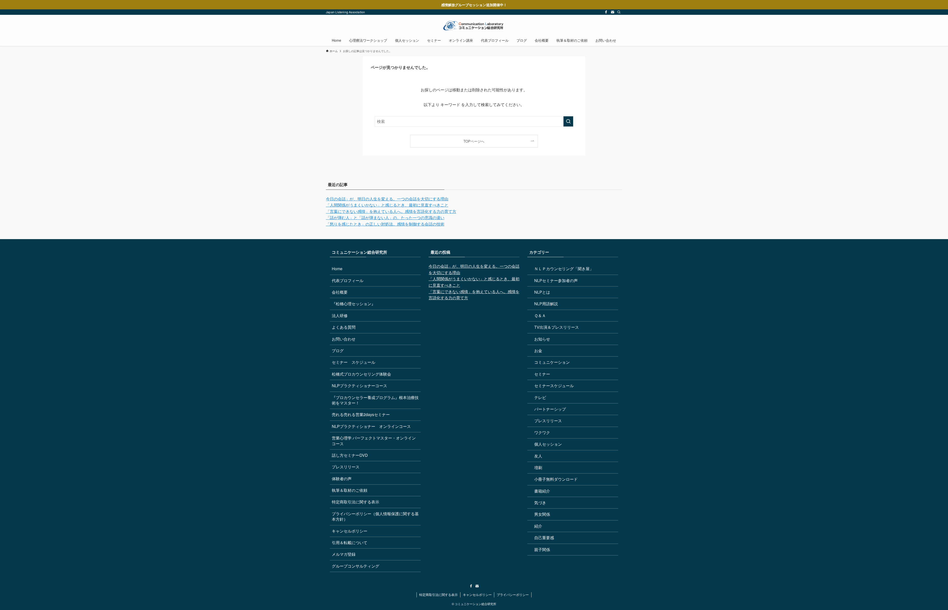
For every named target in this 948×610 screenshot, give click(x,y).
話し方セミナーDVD (350, 455)
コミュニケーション (552, 362)
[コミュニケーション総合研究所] (474, 26)
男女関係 (542, 514)
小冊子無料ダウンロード (556, 479)
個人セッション (548, 444)
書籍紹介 (542, 491)
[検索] (619, 12)
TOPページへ (473, 141)
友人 (538, 456)
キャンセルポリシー (349, 531)
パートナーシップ (550, 409)
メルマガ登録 (344, 554)
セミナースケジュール (554, 385)
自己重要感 (544, 537)
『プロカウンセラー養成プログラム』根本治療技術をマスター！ (375, 400)
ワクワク (542, 432)
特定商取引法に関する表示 (355, 502)
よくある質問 (344, 327)
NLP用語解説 (546, 303)
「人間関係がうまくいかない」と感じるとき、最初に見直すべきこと (387, 205)
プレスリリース (345, 467)
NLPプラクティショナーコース (359, 385)
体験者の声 (342, 478)
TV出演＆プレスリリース (556, 327)
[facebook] (606, 12)
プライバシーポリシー (513, 594)
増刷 (538, 467)
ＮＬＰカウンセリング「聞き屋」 (563, 268)
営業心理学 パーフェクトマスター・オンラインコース (374, 440)
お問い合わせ (344, 339)
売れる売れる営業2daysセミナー (361, 414)
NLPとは (542, 292)
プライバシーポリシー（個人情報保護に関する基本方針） (375, 516)
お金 (538, 350)
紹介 (538, 526)
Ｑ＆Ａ (540, 315)
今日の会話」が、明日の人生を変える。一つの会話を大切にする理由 (387, 199)
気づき (540, 502)
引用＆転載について (349, 542)
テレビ (540, 397)
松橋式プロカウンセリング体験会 (361, 374)
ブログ (338, 350)
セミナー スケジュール (353, 362)
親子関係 (542, 549)
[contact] (612, 12)
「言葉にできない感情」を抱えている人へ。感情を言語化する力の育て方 (391, 211)
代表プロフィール (347, 280)
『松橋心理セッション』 (353, 303)
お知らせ (542, 339)
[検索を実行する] (568, 121)
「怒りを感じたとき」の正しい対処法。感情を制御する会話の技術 (385, 224)
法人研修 (340, 315)
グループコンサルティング (355, 566)
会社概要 (340, 292)
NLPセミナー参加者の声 (556, 280)
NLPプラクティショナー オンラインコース (371, 426)
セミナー (542, 374)
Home (337, 268)
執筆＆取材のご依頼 (349, 490)
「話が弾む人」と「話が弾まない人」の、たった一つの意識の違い (385, 217)
